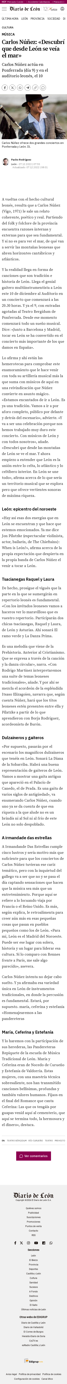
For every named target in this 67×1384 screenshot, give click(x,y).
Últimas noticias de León (33, 1309)
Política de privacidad (30, 1374)
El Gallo (33, 1305)
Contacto (33, 1230)
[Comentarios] (43, 88)
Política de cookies (51, 1374)
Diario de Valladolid (33, 1327)
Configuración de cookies (27, 1379)
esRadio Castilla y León (33, 1345)
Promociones (33, 1221)
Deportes (33, 1269)
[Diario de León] (33, 9)
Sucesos (33, 1287)
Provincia (37, 18)
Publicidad (33, 1213)
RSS (34, 1235)
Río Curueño (35, 1140)
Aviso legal (11, 1374)
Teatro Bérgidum (17, 1140)
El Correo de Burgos (33, 1331)
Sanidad (33, 1282)
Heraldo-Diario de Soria (33, 1336)
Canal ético (47, 1379)
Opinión (33, 1300)
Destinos (33, 1296)
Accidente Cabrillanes (39, 1)
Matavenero (60, 1)
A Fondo (33, 1291)
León (24, 18)
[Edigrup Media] (33, 1360)
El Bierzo (33, 1260)
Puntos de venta (33, 1226)
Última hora (10, 18)
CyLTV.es (33, 1340)
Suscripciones (34, 1217)
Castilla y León (33, 1273)
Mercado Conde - (16, 1)
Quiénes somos (33, 1208)
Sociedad (53, 18)
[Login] (62, 9)
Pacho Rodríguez (21, 159)
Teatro (49, 1140)
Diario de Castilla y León (33, 1323)
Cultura (7, 27)
